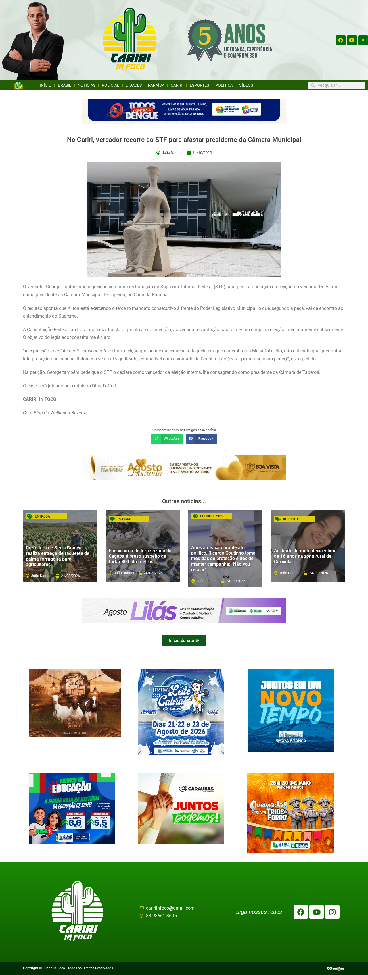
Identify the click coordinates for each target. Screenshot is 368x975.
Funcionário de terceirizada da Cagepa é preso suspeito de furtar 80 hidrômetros (140, 556)
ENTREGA (42, 516)
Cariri (177, 85)
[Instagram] (363, 40)
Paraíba (156, 85)
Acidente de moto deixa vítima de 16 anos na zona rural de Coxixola (305, 556)
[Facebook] (341, 40)
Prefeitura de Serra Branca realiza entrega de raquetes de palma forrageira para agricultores (57, 556)
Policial (110, 85)
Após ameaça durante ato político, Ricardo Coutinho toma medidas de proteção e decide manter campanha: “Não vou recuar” (223, 558)
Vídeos (246, 85)
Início (45, 85)
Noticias (86, 85)
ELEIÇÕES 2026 (212, 516)
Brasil (64, 85)
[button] (167, 439)
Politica (224, 85)
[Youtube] (352, 40)
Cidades (134, 85)
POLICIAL (125, 519)
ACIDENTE (291, 519)
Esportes (199, 85)
